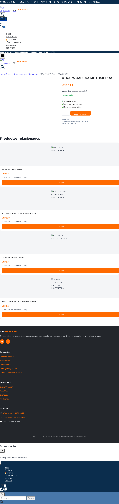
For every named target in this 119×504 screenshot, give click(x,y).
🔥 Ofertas (11, 40)
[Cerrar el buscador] (2, 494)
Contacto (11, 48)
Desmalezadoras (7, 357)
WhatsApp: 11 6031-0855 (13, 413)
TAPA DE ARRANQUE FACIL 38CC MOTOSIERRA (19, 302)
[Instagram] (2, 19)
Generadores (5, 365)
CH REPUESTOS (72, 123)
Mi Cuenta (4, 399)
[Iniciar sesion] (1, 24)
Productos (11, 37)
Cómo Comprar (13, 42)
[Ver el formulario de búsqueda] (2, 14)
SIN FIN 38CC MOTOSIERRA (12, 169)
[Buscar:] (13, 498)
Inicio (8, 34)
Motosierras (5, 361)
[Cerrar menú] (0, 463)
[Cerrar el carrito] (2, 451)
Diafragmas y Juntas (8, 368)
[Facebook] (5, 19)
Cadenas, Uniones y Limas (11, 372)
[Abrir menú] (2, 56)
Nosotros (11, 45)
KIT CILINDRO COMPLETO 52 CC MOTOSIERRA (19, 214)
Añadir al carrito (80, 115)
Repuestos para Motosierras (79, 121)
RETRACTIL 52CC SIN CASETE (13, 258)
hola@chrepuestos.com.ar (14, 417)
